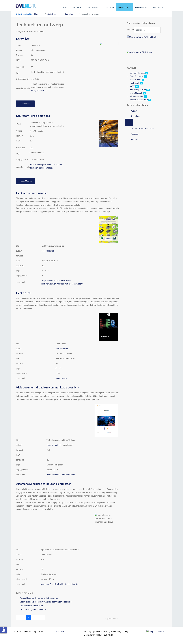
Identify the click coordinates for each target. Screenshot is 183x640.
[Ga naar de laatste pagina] (42, 617)
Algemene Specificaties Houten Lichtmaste (59, 584)
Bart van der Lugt (137, 73)
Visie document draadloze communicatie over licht (47, 387)
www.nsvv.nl (61, 378)
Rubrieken (135, 116)
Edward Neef (52, 445)
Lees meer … (26, 104)
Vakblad (134, 139)
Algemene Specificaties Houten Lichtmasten (43, 484)
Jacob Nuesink (48, 251)
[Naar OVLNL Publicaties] (147, 42)
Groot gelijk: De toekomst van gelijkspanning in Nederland (45, 602)
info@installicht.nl (38, 91)
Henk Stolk (134, 83)
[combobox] (147, 30)
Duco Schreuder (137, 76)
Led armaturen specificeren (31, 606)
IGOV (132, 86)
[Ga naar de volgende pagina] (37, 617)
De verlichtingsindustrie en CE (32, 610)
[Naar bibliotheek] (147, 57)
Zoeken (130, 30)
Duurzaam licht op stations (33, 115)
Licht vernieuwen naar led (32, 193)
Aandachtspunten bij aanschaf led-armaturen (38, 598)
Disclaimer (59, 632)
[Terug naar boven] (155, 632)
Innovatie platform (138, 90)
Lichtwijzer (23, 38)
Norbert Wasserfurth (139, 100)
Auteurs (134, 111)
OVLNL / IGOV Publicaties (142, 129)
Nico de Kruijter (137, 96)
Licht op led (23, 293)
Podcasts (135, 134)
